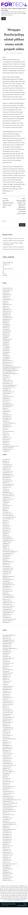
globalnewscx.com (7, 742)
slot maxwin (17, 890)
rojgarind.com (6, 706)
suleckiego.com (6, 622)
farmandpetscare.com (8, 727)
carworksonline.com (7, 486)
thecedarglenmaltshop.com (9, 635)
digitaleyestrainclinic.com (9, 602)
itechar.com (5, 301)
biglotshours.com (7, 314)
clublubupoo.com (7, 831)
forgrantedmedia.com (8, 481)
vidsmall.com (6, 790)
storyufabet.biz (6, 349)
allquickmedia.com (7, 537)
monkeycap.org (6, 502)
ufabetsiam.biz (6, 327)
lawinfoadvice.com (7, 416)
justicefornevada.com (8, 722)
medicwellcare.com (7, 788)
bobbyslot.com (6, 679)
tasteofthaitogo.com (7, 555)
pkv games (5, 275)
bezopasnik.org (6, 558)
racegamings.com (7, 867)
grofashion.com (6, 862)
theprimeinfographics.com (9, 809)
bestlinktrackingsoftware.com (9, 829)
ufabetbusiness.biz (7, 331)
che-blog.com (6, 665)
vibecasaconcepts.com (8, 781)
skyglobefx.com (6, 768)
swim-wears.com (7, 479)
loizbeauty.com (6, 527)
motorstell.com (6, 491)
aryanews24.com (7, 377)
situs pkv (21, 887)
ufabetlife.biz (6, 337)
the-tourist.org (6, 507)
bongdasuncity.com (7, 692)
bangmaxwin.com (7, 563)
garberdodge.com (7, 477)
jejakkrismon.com (7, 532)
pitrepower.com (6, 599)
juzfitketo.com (6, 443)
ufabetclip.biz (6, 322)
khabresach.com (6, 616)
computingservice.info (8, 729)
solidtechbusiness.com (8, 796)
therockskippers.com (8, 591)
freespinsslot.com (7, 696)
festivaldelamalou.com (8, 474)
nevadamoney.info (7, 573)
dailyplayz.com (6, 844)
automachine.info (7, 760)
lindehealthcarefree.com (8, 641)
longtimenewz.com (7, 855)
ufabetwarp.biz (6, 321)
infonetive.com (6, 565)
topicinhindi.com (7, 638)
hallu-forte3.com (6, 588)
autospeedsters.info (7, 762)
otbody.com (5, 520)
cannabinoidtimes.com (8, 701)
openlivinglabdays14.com (9, 372)
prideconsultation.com (8, 669)
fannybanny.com (6, 849)
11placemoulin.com (7, 681)
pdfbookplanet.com (7, 745)
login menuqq (21, 895)
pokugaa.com (6, 870)
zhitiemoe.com (6, 434)
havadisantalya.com (7, 294)
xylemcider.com (6, 439)
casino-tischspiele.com (8, 518)
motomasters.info (7, 778)
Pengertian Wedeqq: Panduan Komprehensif (13, 247)
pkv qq (8, 886)
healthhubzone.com (7, 304)
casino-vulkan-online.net (8, 597)
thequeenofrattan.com (8, 748)
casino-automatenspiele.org (9, 517)
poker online (15, 897)
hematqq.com (14, 895)
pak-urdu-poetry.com (8, 735)
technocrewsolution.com (8, 495)
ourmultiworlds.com (7, 464)
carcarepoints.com (7, 403)
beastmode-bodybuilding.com (10, 648)
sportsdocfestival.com (8, 877)
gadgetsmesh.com (7, 720)
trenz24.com (6, 523)
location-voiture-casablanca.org (10, 803)
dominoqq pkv (14, 886)
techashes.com (6, 291)
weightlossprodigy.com (8, 686)
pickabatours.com (7, 646)
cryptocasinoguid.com (8, 365)
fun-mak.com (6, 816)
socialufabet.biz (6, 341)
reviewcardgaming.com (8, 798)
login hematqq (8, 897)
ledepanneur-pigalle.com (8, 576)
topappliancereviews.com (9, 611)
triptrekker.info (6, 775)
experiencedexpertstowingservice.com (12, 799)
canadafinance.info (7, 571)
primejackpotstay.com (8, 869)
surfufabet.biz (6, 342)
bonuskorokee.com (7, 836)
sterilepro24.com (7, 794)
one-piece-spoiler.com (8, 753)
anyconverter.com (7, 528)
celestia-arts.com (7, 469)
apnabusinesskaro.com (8, 621)
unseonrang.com (7, 734)
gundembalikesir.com (8, 299)
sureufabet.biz (6, 345)
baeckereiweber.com (8, 288)
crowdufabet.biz (6, 357)
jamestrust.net (6, 522)
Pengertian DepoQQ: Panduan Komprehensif (13, 249)
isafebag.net (5, 510)
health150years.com (7, 492)
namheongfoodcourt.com (9, 584)
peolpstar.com (6, 482)
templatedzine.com (7, 415)
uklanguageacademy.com (9, 640)
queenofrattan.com (7, 747)
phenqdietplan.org (7, 418)
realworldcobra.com (7, 758)
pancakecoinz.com (7, 666)
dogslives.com (6, 744)
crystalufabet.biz (6, 352)
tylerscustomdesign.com (8, 484)
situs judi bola (19, 893)
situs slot (16, 889)
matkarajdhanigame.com (8, 658)
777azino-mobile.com (8, 380)
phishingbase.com (7, 865)
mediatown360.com (7, 601)
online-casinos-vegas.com (9, 606)
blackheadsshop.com (8, 801)
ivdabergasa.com (7, 388)
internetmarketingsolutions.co (9, 739)
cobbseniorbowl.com (8, 382)
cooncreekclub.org (7, 466)
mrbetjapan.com (6, 543)
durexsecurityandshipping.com (10, 385)
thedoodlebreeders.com (8, 405)
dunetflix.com (6, 421)
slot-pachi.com (6, 694)
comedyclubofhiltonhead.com (10, 806)
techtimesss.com (6, 487)
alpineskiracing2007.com (8, 596)
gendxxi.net (5, 776)
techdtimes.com (6, 296)
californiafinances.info (8, 570)
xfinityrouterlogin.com (8, 607)
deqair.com (5, 408)
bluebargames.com (7, 472)
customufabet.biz (7, 347)
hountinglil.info (6, 671)
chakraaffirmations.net (8, 673)
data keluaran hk (6, 264)
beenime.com (6, 813)
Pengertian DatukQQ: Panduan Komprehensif (13, 240)
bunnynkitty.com (6, 556)
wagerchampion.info (7, 763)
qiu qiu (4, 265)
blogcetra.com (6, 737)
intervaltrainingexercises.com (9, 822)
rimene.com (5, 574)
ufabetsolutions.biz (7, 339)
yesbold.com (6, 303)
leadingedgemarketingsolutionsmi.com (12, 367)
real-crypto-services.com (8, 392)
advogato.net (6, 509)
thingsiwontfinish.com (8, 880)
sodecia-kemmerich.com (8, 814)
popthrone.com (6, 660)
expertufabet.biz (6, 324)
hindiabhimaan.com (7, 614)
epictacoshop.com (7, 566)
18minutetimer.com (7, 709)
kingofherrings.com (7, 542)
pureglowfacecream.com (9, 540)
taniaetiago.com (6, 441)
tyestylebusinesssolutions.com (10, 824)
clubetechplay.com (7, 841)
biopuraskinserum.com (8, 568)
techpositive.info (6, 732)
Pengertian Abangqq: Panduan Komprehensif (13, 238)
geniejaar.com (6, 678)
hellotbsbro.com (6, 725)
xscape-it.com (6, 378)
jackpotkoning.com (7, 852)
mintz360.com (6, 683)
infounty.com (6, 395)
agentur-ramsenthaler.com (9, 771)
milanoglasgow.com (7, 586)
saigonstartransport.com (8, 561)
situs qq (4, 274)
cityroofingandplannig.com (9, 387)
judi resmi (6, 889)
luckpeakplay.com (7, 859)
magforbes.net (6, 500)
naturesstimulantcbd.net (8, 447)
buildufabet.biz (6, 359)
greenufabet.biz (6, 332)
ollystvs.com (5, 740)
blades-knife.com (7, 752)
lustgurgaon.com (7, 676)
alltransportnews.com (8, 360)
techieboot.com (6, 298)
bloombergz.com (7, 512)
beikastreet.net (6, 461)
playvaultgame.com (7, 872)
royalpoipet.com (6, 826)
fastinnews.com (6, 847)
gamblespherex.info (7, 770)
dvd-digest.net (6, 578)
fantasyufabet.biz (6, 326)
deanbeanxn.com (7, 656)
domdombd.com (7, 842)
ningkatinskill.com (7, 411)
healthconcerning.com (8, 704)
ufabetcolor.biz (6, 334)
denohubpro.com (7, 750)
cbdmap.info (6, 655)
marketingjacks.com (7, 609)
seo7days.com (6, 548)
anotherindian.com (7, 438)
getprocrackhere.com (8, 846)
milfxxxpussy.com (7, 424)
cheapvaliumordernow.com (9, 811)
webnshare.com (6, 715)
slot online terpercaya (8, 262)
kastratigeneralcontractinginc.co (10, 369)
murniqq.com (7, 895)
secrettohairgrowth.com (8, 553)
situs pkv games (14, 887)
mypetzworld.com (7, 393)
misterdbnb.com (6, 819)
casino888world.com (8, 818)
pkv (3, 272)
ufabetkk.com (6, 535)
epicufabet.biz (6, 350)
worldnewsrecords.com (8, 793)
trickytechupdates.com (8, 612)
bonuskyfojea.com (7, 834)
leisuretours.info (6, 724)
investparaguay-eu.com (8, 396)
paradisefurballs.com (8, 697)
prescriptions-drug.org (8, 494)
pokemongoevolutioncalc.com (10, 864)
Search (4, 221)
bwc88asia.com (6, 398)
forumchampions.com (8, 471)
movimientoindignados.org (9, 423)
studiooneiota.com (7, 755)
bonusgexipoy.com (7, 837)
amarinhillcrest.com (7, 505)
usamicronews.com (7, 860)
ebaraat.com (6, 306)
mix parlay (25, 893)
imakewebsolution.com (8, 663)
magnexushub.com (7, 311)
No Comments (19, 53)
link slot (10, 898)
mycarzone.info (6, 780)
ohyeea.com (5, 433)
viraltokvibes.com (7, 497)
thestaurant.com (6, 827)
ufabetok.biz (5, 354)
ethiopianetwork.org (7, 719)
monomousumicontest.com (9, 765)
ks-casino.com (6, 401)
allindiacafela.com (7, 594)
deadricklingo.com (7, 767)
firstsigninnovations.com (8, 476)
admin (7, 53)
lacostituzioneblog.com (8, 431)
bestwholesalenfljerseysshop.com (10, 370)
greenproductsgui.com (8, 702)
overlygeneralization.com (8, 717)
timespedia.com (6, 530)
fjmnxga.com (6, 560)
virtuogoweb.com (7, 313)
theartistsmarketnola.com (8, 579)
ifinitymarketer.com (7, 850)
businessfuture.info (7, 651)
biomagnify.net (6, 451)
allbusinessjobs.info (7, 643)
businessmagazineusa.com (9, 786)
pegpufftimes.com (7, 468)
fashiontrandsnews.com (8, 362)
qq (3, 267)
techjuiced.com (6, 308)
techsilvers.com (6, 410)
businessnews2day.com (8, 791)
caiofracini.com (6, 730)
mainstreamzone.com (8, 712)
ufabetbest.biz (6, 344)
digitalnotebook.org (7, 689)
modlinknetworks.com (8, 854)
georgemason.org (7, 637)
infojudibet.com (6, 653)
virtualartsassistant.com (8, 808)
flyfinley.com (6, 668)
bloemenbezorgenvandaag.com (10, 551)
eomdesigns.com (7, 773)
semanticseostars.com (8, 711)
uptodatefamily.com (7, 426)
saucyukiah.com (6, 459)
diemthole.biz (6, 533)
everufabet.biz (6, 355)
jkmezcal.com (6, 821)
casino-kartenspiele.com (8, 515)
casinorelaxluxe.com (7, 839)
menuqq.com (3, 886)
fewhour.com (6, 707)
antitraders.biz (6, 375)
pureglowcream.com (8, 550)
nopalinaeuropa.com (8, 449)
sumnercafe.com (7, 419)
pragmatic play (22, 889)
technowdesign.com (7, 383)
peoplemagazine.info (8, 290)
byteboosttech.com (7, 309)
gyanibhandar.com (7, 319)
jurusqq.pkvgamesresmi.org (19, 900)
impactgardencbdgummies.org (10, 446)
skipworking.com (7, 525)
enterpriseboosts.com (8, 514)
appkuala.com (6, 546)
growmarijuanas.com (7, 714)
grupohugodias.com (7, 406)
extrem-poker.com (7, 400)
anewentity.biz (6, 545)
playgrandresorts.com (8, 873)
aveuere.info (5, 699)
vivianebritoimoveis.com (8, 499)
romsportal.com (6, 875)
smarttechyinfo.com (7, 688)
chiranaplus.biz (6, 581)
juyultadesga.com (7, 390)
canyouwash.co (6, 293)
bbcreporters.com (7, 364)
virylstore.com (6, 489)
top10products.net (7, 645)
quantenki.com (6, 785)
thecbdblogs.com (7, 617)
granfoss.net (5, 593)
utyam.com (5, 429)
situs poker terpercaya (8, 269)
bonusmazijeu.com (7, 832)
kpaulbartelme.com (7, 804)
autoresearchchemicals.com (9, 619)
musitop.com (6, 428)
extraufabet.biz (6, 336)
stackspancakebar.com (8, 583)
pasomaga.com (6, 444)
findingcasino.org (7, 757)
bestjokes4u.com (7, 674)
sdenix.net (5, 504)
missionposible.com (7, 604)
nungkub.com (6, 436)
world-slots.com (6, 661)
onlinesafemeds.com (8, 317)
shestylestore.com (7, 878)
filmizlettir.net (6, 463)
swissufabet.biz (6, 329)
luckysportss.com (7, 857)
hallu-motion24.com (7, 589)
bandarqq (10, 900)
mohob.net (5, 684)
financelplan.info (6, 650)
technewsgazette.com (8, 538)
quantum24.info (6, 783)
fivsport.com (6, 413)
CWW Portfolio (5, 905)
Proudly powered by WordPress (9, 904)
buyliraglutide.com (7, 316)
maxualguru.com (6, 691)
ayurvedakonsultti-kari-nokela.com (10, 373)
